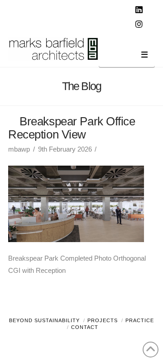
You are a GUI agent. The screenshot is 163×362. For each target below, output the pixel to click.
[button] (127, 56)
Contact (84, 327)
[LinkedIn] (140, 10)
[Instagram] (140, 24)
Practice (139, 320)
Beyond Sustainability (44, 320)
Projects (102, 320)
